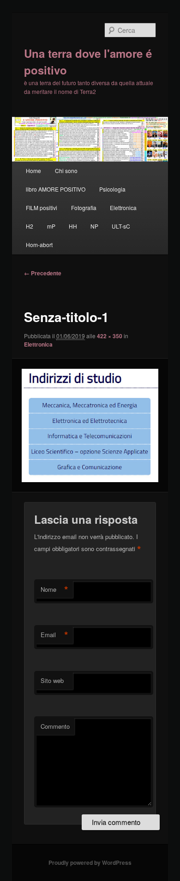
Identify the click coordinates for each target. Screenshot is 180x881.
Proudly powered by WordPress (90, 862)
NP (94, 226)
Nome (54, 589)
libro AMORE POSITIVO (55, 189)
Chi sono (66, 170)
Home (33, 170)
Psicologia (112, 189)
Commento (55, 726)
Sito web (52, 680)
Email (54, 634)
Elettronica (123, 207)
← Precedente (42, 273)
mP (51, 226)
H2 (29, 226)
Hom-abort (39, 244)
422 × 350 (109, 336)
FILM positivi (41, 207)
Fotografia (83, 207)
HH (73, 226)
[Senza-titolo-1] (90, 425)
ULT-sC (121, 226)
